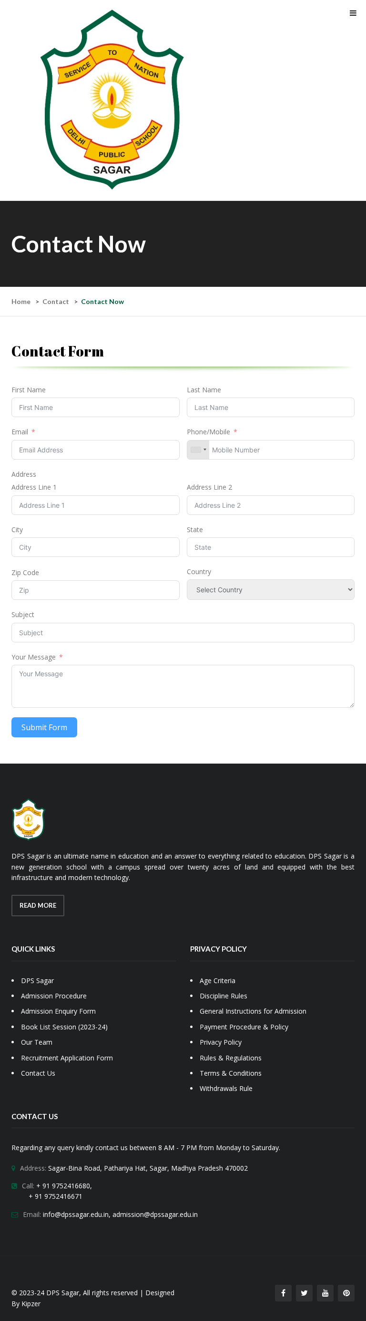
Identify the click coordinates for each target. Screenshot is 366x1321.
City (17, 529)
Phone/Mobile (208, 431)
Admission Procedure (54, 995)
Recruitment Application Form (67, 1057)
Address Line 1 (34, 487)
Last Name (204, 389)
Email (19, 431)
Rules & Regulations (231, 1057)
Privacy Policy (221, 1042)
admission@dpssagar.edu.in (155, 1214)
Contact (55, 301)
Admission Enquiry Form (58, 1011)
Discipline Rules (223, 995)
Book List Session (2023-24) (64, 1026)
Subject (22, 614)
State (195, 529)
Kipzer (31, 1303)
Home (20, 301)
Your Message (33, 656)
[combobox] (198, 449)
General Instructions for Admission (253, 1011)
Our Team (36, 1042)
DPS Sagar (37, 980)
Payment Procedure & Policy (244, 1026)
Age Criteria (217, 980)
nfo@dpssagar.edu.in (76, 1214)
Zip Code (25, 572)
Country (199, 571)
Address (23, 474)
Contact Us (38, 1073)
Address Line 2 (209, 487)
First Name (28, 389)
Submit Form (44, 727)
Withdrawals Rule (226, 1088)
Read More (38, 905)
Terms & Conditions (231, 1073)
